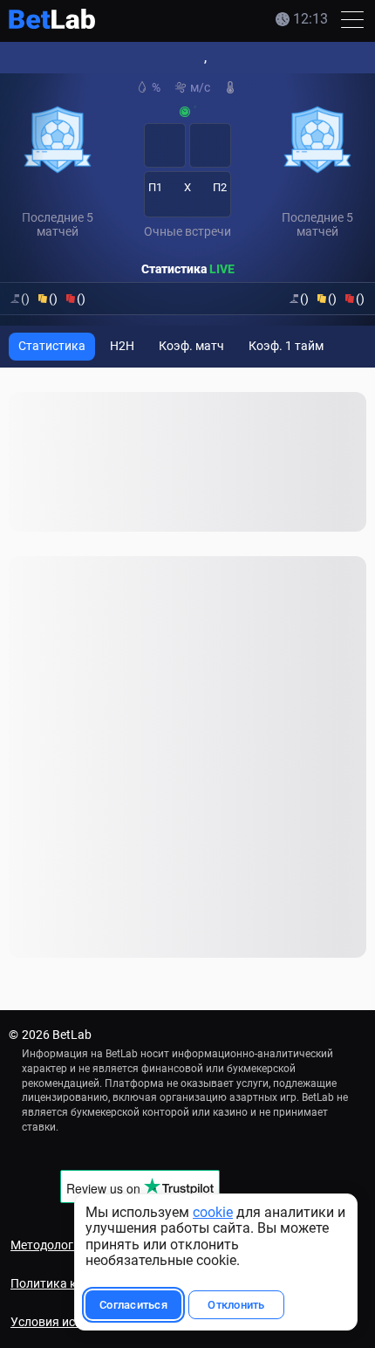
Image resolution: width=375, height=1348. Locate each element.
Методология (48, 1245)
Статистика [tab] (51, 346)
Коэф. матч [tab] (191, 346)
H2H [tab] (122, 346)
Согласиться (125, 1304)
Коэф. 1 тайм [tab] (286, 346)
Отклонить (227, 1304)
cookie (204, 1212)
